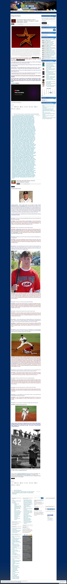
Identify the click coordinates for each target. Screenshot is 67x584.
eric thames (23, 134)
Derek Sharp (26, 132)
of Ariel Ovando (17, 155)
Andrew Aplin (24, 119)
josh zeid (19, 145)
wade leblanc (14, 176)
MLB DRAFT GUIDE (15, 574)
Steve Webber (27, 171)
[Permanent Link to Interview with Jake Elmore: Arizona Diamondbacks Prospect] (13, 183)
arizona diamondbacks (17, 491)
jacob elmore (17, 492)
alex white (20, 119)
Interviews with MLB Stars (17, 490)
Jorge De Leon (20, 144)
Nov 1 (13, 24)
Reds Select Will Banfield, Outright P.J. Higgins (49, 117)
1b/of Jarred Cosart (26, 116)
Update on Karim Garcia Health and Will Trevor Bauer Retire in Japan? (28, 516)
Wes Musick (18, 176)
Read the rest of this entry (16, 102)
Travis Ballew (18, 173)
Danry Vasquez (16, 131)
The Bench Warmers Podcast (16, 530)
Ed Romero (24, 133)
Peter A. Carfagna (22, 159)
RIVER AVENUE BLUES (15, 576)
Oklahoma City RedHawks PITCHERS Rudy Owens (22, 157)
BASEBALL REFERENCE (16, 541)
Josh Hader (15, 145)
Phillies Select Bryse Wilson (46, 112)
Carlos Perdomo (21, 126)
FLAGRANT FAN (14, 569)
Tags (25, 535)
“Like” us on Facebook (50, 498)
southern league (14, 493)
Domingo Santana (30, 132)
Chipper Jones (18, 229)
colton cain (24, 128)
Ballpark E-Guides (15, 540)
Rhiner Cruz (19, 162)
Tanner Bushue (32, 171)
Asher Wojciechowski (31, 120)
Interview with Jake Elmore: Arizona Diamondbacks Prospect (25, 181)
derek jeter (13, 492)
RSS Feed (47, 10)
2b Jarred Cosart (23, 117)
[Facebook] (47, 502)
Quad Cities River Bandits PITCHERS (25, 160)
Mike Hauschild (28, 153)
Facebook (51, 10)
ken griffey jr (25, 492)
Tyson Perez (28, 175)
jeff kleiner (27, 140)
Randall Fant (24, 161)
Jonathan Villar (25, 143)
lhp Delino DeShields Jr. (31, 148)
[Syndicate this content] (42, 102)
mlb (27, 492)
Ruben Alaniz (28, 168)
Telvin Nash (13, 172)
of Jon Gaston (34, 155)
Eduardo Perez (33, 133)
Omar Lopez (23, 158)
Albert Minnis (30, 118)
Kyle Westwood (29, 146)
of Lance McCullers (20, 156)
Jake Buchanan (16, 139)
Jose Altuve (13, 83)
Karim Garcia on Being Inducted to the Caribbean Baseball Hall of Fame (48, 55)
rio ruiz (19, 167)
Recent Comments (31, 535)
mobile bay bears (30, 492)
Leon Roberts (25, 148)
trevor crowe (22, 173)
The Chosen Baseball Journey (21, 11)
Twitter (54, 10)
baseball (22, 491)
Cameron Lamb (29, 125)
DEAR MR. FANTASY (15, 566)
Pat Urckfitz (31, 158)
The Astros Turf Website (15, 577)
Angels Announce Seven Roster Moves (48, 108)
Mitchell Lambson (32, 153)
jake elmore (21, 492)
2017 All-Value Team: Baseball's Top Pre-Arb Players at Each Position (50, 69)
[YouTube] (50, 504)
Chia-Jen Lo (21, 127)
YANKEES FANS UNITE (15, 578)
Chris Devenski (32, 127)
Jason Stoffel (20, 140)
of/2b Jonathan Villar (26, 156)
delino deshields (21, 132)
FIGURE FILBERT (14, 568)
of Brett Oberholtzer (23, 155)
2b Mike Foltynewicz (29, 117)
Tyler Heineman (20, 175)
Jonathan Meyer (14, 143)
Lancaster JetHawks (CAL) (16, 147)
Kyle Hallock (24, 146)
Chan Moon (30, 126)
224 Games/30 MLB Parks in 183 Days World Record (17, 514)
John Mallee (23, 142)
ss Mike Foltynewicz (17, 171)
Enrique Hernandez (14, 134)
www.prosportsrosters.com (24, 176)
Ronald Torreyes (14, 168)
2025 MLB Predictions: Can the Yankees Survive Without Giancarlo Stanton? (28, 505)
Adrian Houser (26, 118)
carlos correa (17, 126)
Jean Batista (24, 140)
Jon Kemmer (27, 142)
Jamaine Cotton (26, 139)
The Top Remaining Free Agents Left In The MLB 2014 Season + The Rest (50, 74)
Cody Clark (21, 128)
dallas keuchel (26, 130)
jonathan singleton (19, 143)
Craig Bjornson (17, 130)
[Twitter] (54, 502)
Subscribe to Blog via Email (38, 501)
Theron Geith (23, 172)
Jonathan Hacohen (27, 183)
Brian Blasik (16, 125)
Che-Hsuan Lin (17, 127)
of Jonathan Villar (14, 156)
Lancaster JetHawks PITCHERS (24, 147)
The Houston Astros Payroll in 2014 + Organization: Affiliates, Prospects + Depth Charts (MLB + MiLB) (27, 21)
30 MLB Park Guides (17, 512)
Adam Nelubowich (21, 118)
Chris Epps (13, 128)
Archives (27, 535)
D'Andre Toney (22, 130)
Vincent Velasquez (32, 175)
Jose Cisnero (28, 144)
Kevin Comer (20, 146)
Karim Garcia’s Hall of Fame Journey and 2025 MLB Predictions (28, 513)
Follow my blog (50, 519)
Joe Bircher (31, 141)
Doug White (17, 133)
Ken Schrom (31, 145)
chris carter (24, 127)
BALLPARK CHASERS (15, 539)
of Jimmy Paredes (28, 155)
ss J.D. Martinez (23, 170)
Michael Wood (23, 153)
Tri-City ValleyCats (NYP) (27, 173)
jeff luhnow (31, 140)
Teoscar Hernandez (18, 172)
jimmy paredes (17, 141)
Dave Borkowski (26, 131)
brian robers (25, 491)
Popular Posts (29, 535)
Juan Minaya (23, 145)
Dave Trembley (31, 131)
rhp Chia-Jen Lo (29, 162)
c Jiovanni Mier (25, 125)
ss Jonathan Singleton (29, 170)
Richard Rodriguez (14, 167)
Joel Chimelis (17, 142)
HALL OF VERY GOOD (15, 572)
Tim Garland (32, 172)
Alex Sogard (17, 119)
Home (12, 11)
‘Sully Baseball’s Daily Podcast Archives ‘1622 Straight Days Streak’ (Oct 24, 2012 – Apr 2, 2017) (17, 508)
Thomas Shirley (28, 172)
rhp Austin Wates (23, 162)
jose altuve (23, 144)
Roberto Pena (27, 167)
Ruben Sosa (32, 168)
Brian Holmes (20, 125)
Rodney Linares (31, 167)
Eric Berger (19, 134)
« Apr (42, 95)
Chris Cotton (28, 127)
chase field (28, 491)
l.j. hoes (33, 146)
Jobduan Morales (26, 141)
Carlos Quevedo (26, 126)
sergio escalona (26, 169)
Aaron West (16, 118)
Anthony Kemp (25, 120)
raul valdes (32, 161)
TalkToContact (14, 524)
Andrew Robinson (29, 119)
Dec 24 (18, 183)
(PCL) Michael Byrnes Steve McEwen (19, 115)
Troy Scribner (33, 174)
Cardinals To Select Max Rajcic (47, 118)
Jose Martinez (32, 144)
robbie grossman (22, 167)
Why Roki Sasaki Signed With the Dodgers (48, 47)
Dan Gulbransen (31, 130)
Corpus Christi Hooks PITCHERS (21, 129)
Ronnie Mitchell (19, 168)
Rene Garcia (15, 162)
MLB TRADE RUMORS (15, 523)
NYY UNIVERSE (14, 575)
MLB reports (49, 516)
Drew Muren (20, 133)
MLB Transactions (47, 102)
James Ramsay (31, 139)
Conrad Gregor (29, 128)
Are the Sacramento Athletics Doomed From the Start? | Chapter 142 (28, 522)
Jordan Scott (15, 144)
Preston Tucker (32, 159)
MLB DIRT (13, 573)
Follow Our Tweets (46, 32)
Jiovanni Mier (22, 141)
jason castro (16, 140)
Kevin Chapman (16, 146)
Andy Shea (21, 120)
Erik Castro (30, 134)
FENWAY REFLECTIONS (16, 545)
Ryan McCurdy (21, 169)
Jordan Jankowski (29, 143)
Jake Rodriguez (21, 139)
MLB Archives (39, 11)
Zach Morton (30, 176)
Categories (31, 537)
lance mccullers (21, 148)
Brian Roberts (15, 232)
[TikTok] (54, 504)
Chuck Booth (17, 128)
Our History (32, 11)
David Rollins (17, 132)
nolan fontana (20, 154)
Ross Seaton (24, 168)
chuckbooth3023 (20, 24)
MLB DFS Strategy (17, 510)
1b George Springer (27, 115)
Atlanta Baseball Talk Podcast (16, 528)
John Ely (20, 142)
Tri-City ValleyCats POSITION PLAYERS (25, 174)
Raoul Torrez (28, 161)
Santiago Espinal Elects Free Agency (47, 109)
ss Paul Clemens (22, 171)
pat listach (27, 158)
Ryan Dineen (17, 169)
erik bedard (26, 134)
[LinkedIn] (50, 502)
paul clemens (18, 159)
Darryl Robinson (21, 131)
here (36, 475)
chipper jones (32, 491)
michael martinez (18, 153)
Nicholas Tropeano (14, 154)
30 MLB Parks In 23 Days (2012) (51, 79)
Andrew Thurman (17, 120)
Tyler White (24, 175)
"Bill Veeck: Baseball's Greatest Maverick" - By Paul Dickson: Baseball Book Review (50, 77)
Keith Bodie (27, 145)
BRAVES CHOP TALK (15, 565)
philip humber (27, 159)
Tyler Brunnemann (14, 175)
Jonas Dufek (31, 142)
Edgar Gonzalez (28, 133)
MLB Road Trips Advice (17, 511)
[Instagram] (47, 504)
